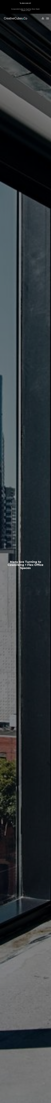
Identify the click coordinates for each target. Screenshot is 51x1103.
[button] (47, 18)
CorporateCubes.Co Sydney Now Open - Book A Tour (25, 9)
